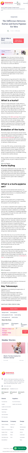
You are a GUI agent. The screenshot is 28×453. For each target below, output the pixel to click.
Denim (21, 432)
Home (2, 7)
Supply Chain (4, 432)
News (11, 434)
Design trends (15, 7)
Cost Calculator (5, 414)
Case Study (4, 411)
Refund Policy (13, 448)
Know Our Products (6, 429)
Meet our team (12, 428)
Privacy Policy (6, 448)
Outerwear (22, 434)
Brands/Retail (4, 439)
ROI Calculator (5, 417)
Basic (21, 439)
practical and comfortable (7, 137)
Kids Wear (22, 429)
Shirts (21, 424)
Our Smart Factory (16, 401)
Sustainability (4, 409)
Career (11, 432)
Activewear (22, 437)
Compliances (4, 401)
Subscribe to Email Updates (18, 40)
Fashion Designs (8, 7)
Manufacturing (5, 437)
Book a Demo (14, 309)
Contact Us (12, 424)
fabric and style (15, 117)
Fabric (3, 427)
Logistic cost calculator (6, 406)
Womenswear (23, 427)
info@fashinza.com (14, 388)
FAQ (11, 437)
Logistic (3, 404)
